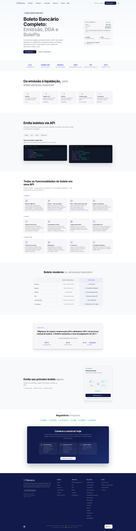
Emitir (26, 135)
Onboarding (75, 495)
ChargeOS (89, 502)
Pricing (63, 3)
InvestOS (89, 505)
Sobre (68, 3)
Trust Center (60, 490)
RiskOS (88, 510)
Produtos (30, 3)
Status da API (60, 495)
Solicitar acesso (97, 395)
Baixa (37, 135)
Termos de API (105, 487)
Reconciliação (90, 490)
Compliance (90, 487)
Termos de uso (105, 482)
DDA (32, 135)
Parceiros (59, 487)
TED (73, 487)
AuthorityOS (90, 497)
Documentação (29, 51)
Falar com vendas (99, 3)
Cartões (74, 492)
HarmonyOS (90, 500)
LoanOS (89, 515)
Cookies (103, 490)
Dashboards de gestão (92, 495)
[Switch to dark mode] (118, 3)
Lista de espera (109, 3)
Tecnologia (47, 3)
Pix (72, 485)
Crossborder (90, 492)
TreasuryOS (89, 513)
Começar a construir (67, 458)
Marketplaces (90, 518)
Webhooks (44, 135)
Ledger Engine (90, 482)
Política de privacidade (107, 485)
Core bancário (90, 485)
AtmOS (88, 508)
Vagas (58, 485)
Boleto (73, 490)
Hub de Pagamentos (77, 482)
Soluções (38, 3)
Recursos (55, 3)
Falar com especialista (45, 51)
